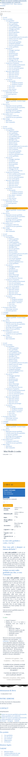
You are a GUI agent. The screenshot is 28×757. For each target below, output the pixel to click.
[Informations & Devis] (0, 688)
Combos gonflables (14, 25)
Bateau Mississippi (14, 58)
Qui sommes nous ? (8, 114)
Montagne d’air (13, 30)
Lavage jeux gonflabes (12, 109)
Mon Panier (9, 120)
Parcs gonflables (13, 24)
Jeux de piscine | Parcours (16, 61)
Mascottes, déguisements (12, 71)
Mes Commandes (10, 122)
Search (2, 8)
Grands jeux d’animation (12, 63)
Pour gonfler (12, 81)
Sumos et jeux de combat (15, 38)
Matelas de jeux (13, 34)
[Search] (1, 14)
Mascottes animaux (14, 73)
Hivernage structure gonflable (14, 110)
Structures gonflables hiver (16, 45)
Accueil (5, 17)
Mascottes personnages (15, 78)
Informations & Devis (8, 691)
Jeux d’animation (13, 40)
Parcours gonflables (14, 32)
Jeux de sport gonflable (15, 42)
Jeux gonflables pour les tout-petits (18, 37)
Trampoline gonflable (14, 43)
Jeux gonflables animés (15, 27)
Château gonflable (14, 22)
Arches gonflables (14, 47)
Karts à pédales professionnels (17, 64)
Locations (5, 97)
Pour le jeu (12, 87)
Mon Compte (6, 119)
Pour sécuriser (13, 89)
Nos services (6, 104)
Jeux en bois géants (14, 69)
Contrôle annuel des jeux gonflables (15, 107)
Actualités (2, 5)
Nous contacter (18, 4)
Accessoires (9, 79)
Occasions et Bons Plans (9, 91)
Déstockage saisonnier (12, 92)
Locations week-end (11, 99)
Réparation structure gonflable (14, 106)
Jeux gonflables (10, 21)
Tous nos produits (7, 19)
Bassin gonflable (13, 55)
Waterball (11, 56)
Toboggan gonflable (14, 29)
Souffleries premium (17, 82)
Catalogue (5, 95)
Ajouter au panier (8, 505)
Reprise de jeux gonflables (13, 112)
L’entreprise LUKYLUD (12, 115)
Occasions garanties (11, 94)
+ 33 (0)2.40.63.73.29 (7, 4)
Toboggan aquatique (14, 50)
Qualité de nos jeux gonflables (14, 117)
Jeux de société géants (15, 66)
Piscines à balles (13, 35)
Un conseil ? (6, 497)
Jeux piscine (9, 48)
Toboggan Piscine (13, 60)
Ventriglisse (12, 52)
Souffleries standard (17, 84)
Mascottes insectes (14, 74)
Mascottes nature (13, 76)
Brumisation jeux (13, 53)
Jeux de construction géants (16, 68)
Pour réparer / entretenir (15, 86)
